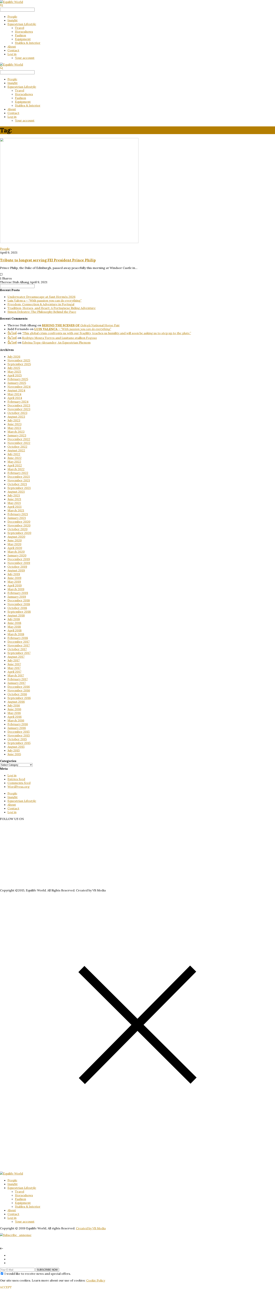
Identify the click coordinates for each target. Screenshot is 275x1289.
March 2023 (16, 431)
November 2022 (18, 443)
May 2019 (14, 581)
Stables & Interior (27, 43)
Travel (19, 28)
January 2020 (16, 555)
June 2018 (14, 623)
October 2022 (17, 446)
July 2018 (13, 619)
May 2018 (14, 626)
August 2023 (16, 416)
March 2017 (15, 675)
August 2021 (16, 491)
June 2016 (14, 709)
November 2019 (18, 563)
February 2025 (17, 379)
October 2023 (17, 413)
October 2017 (17, 649)
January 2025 (16, 383)
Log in (11, 54)
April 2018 (14, 630)
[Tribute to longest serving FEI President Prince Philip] (69, 242)
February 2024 (17, 401)
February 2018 (17, 638)
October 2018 (17, 608)
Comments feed (18, 783)
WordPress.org (18, 786)
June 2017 (14, 664)
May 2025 (14, 371)
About (11, 46)
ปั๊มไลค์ (12, 342)
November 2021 (18, 480)
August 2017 (16, 656)
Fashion (20, 35)
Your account (24, 58)
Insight (12, 20)
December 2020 (18, 521)
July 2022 (13, 454)
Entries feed (16, 779)
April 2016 (14, 716)
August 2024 (16, 390)
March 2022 (16, 469)
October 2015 (17, 739)
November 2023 (18, 409)
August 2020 (16, 536)
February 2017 (17, 679)
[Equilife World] (11, 2)
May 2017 (14, 668)
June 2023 (14, 424)
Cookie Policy (95, 1280)
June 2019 (14, 578)
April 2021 (14, 506)
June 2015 (14, 754)
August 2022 (16, 450)
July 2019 (13, 574)
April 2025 (14, 375)
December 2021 (18, 476)
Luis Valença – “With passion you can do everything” (44, 300)
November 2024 (18, 386)
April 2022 (14, 465)
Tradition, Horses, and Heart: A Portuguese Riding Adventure (51, 308)
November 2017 (18, 645)
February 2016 (17, 724)
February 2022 (17, 473)
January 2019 (16, 596)
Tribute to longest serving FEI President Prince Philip (48, 260)
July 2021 (13, 495)
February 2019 (17, 593)
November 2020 (18, 525)
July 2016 (13, 705)
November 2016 (18, 690)
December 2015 (18, 731)
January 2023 (16, 435)
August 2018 (16, 615)
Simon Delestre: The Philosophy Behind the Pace (41, 312)
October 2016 (17, 694)
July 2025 (13, 368)
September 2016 (19, 698)
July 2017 (13, 660)
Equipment (23, 39)
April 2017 (14, 671)
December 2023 (18, 405)
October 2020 (17, 529)
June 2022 (14, 458)
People (12, 16)
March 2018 (15, 634)
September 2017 (18, 653)
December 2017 (18, 641)
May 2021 (14, 503)
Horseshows (24, 31)
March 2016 (15, 720)
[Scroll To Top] (1, 1248)
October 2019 (17, 566)
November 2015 (18, 735)
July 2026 (13, 356)
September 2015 (18, 743)
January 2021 (16, 518)
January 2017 (16, 683)
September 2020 (19, 533)
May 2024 (14, 394)
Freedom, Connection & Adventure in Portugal (40, 304)
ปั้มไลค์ (12, 333)
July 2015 (13, 750)
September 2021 (19, 488)
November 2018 (18, 604)
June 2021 (14, 499)
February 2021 (17, 514)
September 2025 (19, 364)
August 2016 (16, 701)
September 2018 (19, 611)
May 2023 (14, 428)
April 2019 (14, 585)
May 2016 (14, 713)
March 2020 (16, 551)
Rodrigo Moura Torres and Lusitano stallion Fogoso (59, 338)
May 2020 (14, 544)
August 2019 (16, 570)
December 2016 (18, 686)
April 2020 (14, 548)
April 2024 (14, 398)
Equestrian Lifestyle (21, 24)
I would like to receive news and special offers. (37, 1273)
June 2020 (14, 540)
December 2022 (18, 439)
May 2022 (14, 461)
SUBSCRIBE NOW (47, 1269)
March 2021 (15, 510)
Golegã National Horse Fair (81, 325)
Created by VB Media (91, 1228)
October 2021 (17, 484)
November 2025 (18, 360)
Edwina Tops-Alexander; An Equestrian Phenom (56, 342)
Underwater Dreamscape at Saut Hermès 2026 (41, 297)
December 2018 (18, 600)
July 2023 (13, 420)
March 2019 (15, 589)
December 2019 (18, 559)
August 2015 (16, 746)
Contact (13, 50)
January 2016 (16, 728)
